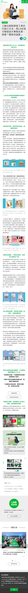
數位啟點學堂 (8, 491)
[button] (12, 560)
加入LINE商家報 (14, 516)
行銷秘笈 (21, 489)
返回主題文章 (14, 564)
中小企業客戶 (15, 491)
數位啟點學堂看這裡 (14, 397)
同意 (14, 589)
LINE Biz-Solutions (9, 486)
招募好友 (16, 489)
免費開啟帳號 (14, 393)
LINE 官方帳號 (18, 486)
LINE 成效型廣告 (9, 489)
